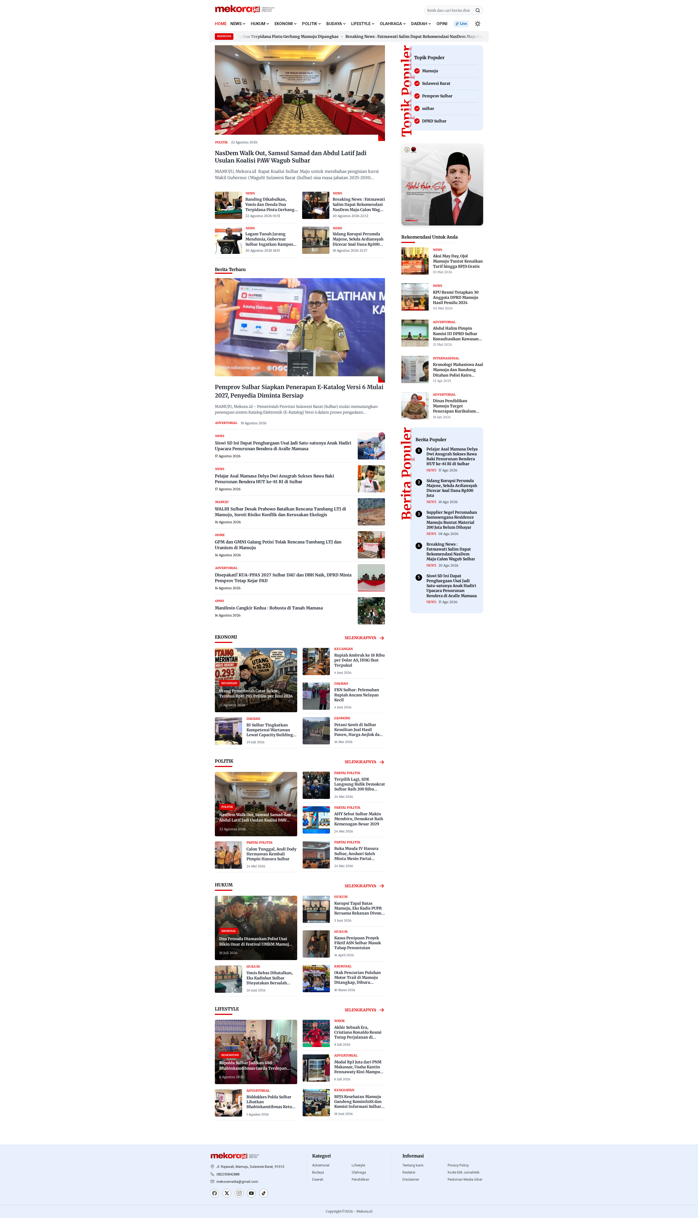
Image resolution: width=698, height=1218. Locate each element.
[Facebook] (214, 1193)
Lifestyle (358, 1165)
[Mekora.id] (235, 1156)
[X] (226, 1193)
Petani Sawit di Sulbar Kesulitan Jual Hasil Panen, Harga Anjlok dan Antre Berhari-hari (358, 732)
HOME (221, 23)
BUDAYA (334, 23)
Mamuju (222, 502)
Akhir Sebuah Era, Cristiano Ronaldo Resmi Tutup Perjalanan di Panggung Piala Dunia (357, 1035)
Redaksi (408, 1172)
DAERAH (419, 23)
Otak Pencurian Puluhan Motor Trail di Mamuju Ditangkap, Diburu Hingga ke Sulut (357, 980)
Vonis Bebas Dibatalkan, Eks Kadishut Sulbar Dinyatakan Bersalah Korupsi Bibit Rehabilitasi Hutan (271, 982)
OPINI (442, 23)
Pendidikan (360, 1179)
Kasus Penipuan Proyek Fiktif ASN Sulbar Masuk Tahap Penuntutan (357, 943)
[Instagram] (239, 1193)
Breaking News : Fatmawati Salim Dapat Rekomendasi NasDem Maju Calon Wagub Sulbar (402, 36)
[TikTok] (263, 1193)
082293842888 (227, 1174)
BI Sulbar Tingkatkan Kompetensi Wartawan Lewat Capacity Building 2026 (269, 732)
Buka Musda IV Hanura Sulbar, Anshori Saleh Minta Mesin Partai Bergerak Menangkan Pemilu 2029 (356, 858)
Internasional (446, 358)
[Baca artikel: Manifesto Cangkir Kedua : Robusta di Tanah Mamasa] (371, 610)
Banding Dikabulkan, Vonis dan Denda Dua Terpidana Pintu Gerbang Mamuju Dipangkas (269, 205)
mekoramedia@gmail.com (237, 1182)
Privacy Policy (458, 1165)
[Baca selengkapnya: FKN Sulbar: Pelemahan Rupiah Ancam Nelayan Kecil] (316, 696)
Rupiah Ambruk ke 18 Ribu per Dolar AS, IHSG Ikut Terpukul (359, 660)
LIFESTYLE (361, 23)
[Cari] (478, 10)
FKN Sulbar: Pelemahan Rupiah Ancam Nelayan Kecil (356, 694)
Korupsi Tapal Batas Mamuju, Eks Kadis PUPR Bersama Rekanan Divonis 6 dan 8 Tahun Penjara (359, 911)
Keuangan (343, 649)
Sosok (339, 1021)
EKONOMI (284, 23)
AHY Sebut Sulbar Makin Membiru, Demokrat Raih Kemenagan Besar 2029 (358, 818)
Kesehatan (344, 1090)
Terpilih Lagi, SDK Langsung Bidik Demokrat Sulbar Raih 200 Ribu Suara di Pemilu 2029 (359, 787)
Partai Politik (259, 842)
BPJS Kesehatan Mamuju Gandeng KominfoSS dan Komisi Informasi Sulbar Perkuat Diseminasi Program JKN (358, 1106)
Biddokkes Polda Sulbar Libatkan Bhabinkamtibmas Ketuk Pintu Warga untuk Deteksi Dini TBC (270, 1106)
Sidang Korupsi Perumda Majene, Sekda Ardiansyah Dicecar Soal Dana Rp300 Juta (358, 239)
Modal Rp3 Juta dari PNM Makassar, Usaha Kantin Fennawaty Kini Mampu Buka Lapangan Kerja (357, 1069)
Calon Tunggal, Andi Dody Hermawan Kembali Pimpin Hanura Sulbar (271, 854)
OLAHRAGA (391, 23)
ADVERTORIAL (226, 423)
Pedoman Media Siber (465, 1179)
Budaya (318, 1172)
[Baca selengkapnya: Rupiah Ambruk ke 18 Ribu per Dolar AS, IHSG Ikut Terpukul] (316, 661)
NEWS (236, 23)
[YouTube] (251, 1193)
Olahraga (359, 1172)
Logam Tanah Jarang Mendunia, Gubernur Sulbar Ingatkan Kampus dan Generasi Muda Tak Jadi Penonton (269, 239)
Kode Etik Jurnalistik (464, 1172)
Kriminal (342, 966)
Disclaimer (410, 1179)
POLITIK (309, 23)
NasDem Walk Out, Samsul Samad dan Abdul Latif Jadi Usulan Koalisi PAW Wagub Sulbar (290, 157)
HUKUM (258, 23)
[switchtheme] (477, 23)
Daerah (317, 1179)
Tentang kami (412, 1165)
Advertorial (320, 1165)
